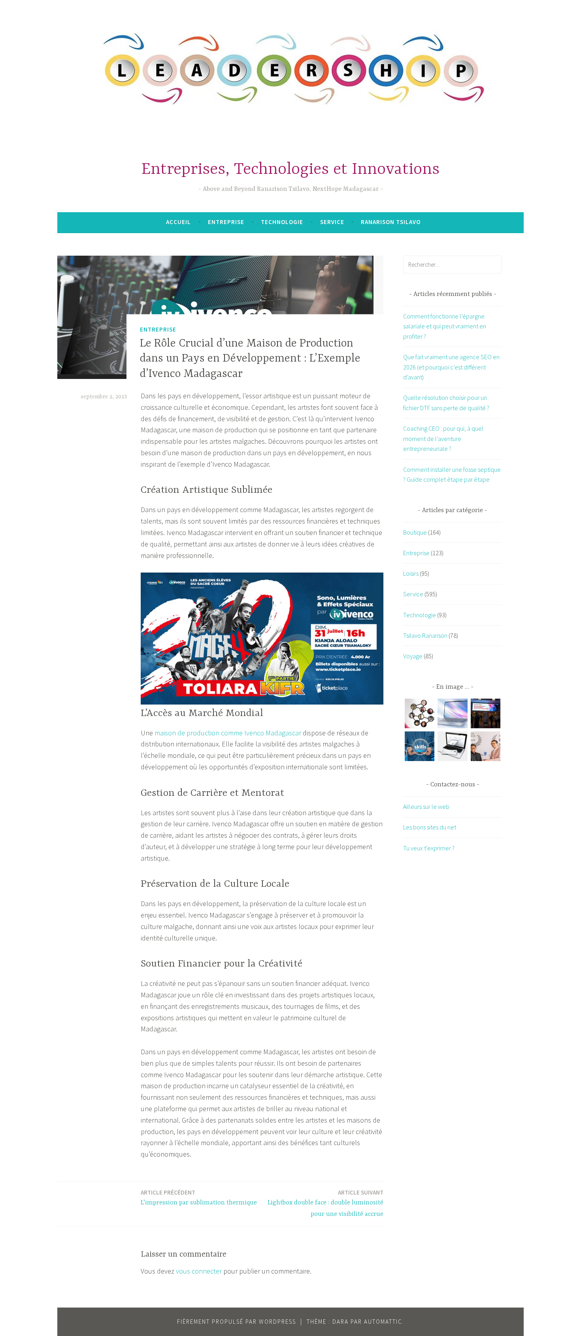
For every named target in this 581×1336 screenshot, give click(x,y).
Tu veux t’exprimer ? (429, 848)
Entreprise (226, 222)
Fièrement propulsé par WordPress (236, 1321)
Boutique (415, 532)
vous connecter (199, 1271)
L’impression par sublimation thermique (199, 1197)
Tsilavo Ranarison (425, 635)
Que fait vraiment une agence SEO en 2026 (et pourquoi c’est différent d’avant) (451, 367)
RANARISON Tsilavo (391, 222)
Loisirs (411, 573)
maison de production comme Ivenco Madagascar (228, 732)
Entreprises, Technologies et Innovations (290, 169)
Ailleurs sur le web (426, 806)
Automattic (383, 1321)
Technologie (282, 222)
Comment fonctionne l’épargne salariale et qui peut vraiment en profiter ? (444, 326)
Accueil (178, 222)
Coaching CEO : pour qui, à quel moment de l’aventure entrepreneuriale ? (443, 438)
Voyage (413, 656)
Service (332, 222)
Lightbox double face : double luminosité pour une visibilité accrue (325, 1203)
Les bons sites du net (429, 827)
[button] (419, 715)
